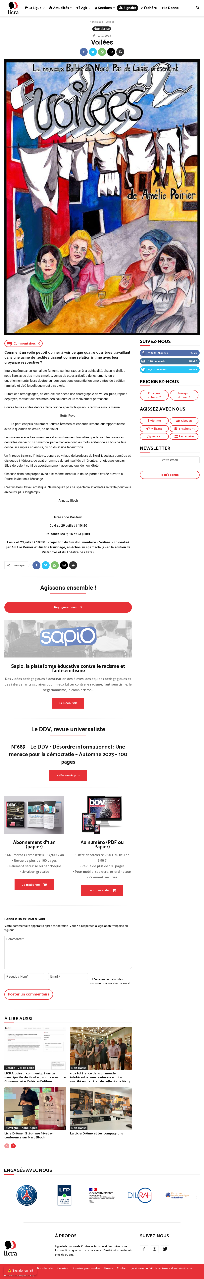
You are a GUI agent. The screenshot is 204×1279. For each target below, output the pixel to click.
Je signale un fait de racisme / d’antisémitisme (161, 1268)
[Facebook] (84, 52)
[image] (68, 638)
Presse (108, 1268)
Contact (122, 1268)
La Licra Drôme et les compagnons (96, 1133)
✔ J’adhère (148, 8)
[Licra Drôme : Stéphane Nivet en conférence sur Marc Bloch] (35, 1108)
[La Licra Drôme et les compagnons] (101, 1108)
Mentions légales (42, 1268)
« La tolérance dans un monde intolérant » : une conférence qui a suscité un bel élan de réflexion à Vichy (100, 1077)
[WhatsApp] (102, 52)
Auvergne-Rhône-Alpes (21, 1128)
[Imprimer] (120, 52)
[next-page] (13, 1145)
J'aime (193, 352)
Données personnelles (86, 1268)
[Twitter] (93, 52)
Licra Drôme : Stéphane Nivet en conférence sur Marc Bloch (29, 1135)
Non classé (96, 21)
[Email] (111, 52)
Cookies (62, 1268)
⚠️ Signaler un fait (20, 1270)
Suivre (193, 361)
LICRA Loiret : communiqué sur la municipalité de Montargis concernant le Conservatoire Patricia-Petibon (35, 1077)
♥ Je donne (170, 8)
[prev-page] (6, 1145)
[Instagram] (155, 1249)
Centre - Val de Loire (20, 1068)
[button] (197, 8)
